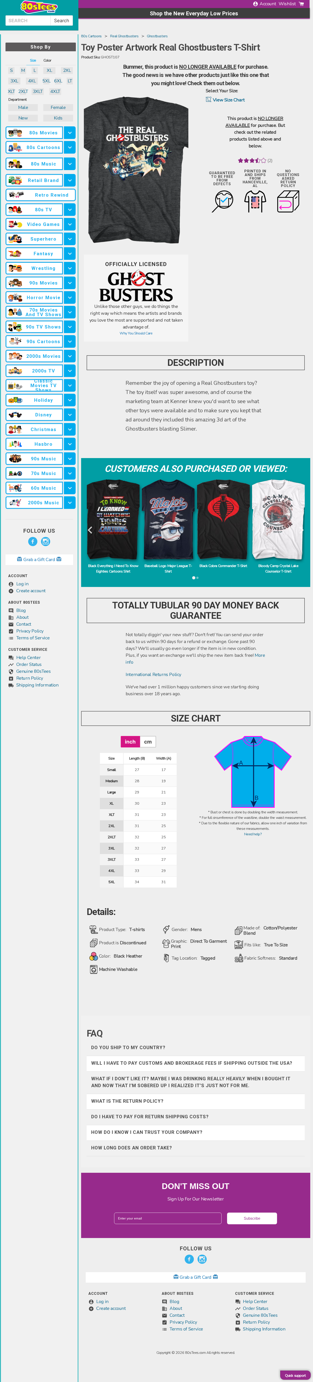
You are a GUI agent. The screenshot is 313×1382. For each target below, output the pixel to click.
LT (70, 81)
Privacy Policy (30, 631)
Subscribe (252, 1218)
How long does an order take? (131, 1148)
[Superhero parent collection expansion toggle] (70, 239)
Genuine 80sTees (33, 671)
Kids (58, 118)
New (23, 118)
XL (49, 70)
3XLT (38, 91)
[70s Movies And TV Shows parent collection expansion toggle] (70, 312)
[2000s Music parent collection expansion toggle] (70, 502)
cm (148, 742)
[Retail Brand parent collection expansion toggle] (70, 180)
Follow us (39, 531)
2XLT (23, 91)
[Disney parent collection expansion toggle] (70, 414)
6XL (58, 81)
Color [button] (47, 60)
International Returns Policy (153, 674)
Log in (22, 584)
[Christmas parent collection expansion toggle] (70, 429)
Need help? (253, 834)
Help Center (28, 657)
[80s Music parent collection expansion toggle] (70, 163)
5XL (46, 81)
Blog (21, 610)
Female (58, 107)
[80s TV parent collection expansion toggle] (70, 209)
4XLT (55, 91)
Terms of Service (33, 638)
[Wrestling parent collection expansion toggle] (70, 268)
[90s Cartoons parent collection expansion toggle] (70, 341)
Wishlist (287, 4)
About (22, 617)
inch (130, 742)
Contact (23, 624)
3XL (14, 81)
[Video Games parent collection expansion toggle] (70, 224)
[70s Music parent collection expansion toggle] (70, 473)
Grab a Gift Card (39, 560)
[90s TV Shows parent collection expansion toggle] (70, 326)
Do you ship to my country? (128, 1047)
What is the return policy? (127, 1101)
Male (23, 107)
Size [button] (33, 60)
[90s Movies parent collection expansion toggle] (70, 283)
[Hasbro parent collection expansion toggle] (70, 444)
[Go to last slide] (90, 530)
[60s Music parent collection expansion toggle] (70, 488)
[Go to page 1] (193, 577)
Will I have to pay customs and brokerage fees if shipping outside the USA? (191, 1063)
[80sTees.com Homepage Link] (39, 12)
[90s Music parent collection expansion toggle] (70, 458)
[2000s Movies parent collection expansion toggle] (70, 356)
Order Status (29, 664)
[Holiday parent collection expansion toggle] (70, 400)
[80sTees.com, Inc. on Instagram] (45, 541)
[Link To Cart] (301, 3)
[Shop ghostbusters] (136, 300)
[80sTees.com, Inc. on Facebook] (32, 541)
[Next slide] (301, 530)
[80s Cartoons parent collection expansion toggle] (70, 147)
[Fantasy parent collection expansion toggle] (70, 253)
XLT (11, 91)
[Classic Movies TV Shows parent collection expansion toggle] (70, 385)
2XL (67, 70)
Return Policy (29, 678)
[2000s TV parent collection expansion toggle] (70, 370)
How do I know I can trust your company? (147, 1132)
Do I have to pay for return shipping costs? (150, 1116)
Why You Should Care (136, 333)
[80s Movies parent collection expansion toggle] (70, 132)
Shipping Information (37, 685)
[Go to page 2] (197, 578)
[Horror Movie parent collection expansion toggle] (70, 297)
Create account (31, 591)
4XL (32, 81)
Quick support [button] (295, 1375)
